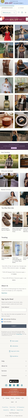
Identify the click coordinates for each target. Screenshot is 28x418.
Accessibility (6, 410)
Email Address (5, 307)
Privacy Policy (19, 334)
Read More (4, 293)
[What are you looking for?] (14, 12)
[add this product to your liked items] (10, 213)
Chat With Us (15, 356)
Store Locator (15, 341)
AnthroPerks (15, 346)
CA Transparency (20, 407)
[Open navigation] (25, 12)
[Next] (26, 19)
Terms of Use (12, 407)
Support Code (20, 410)
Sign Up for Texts (15, 351)
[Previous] (1, 19)
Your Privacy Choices (14, 412)
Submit (14, 326)
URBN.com (12, 410)
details (23, 268)
